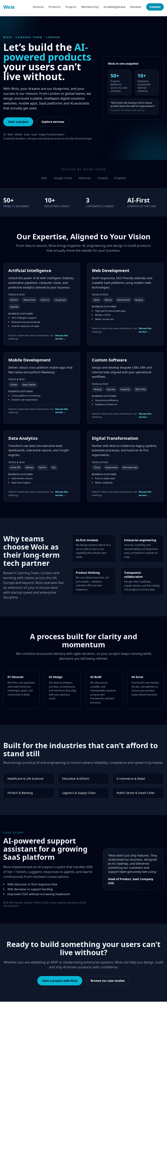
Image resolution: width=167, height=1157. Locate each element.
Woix (9, 7)
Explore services (53, 122)
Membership (90, 7)
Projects (71, 7)
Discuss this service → (61, 337)
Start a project (18, 122)
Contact (154, 7)
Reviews (135, 7)
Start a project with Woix (59, 981)
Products (55, 7)
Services (38, 7)
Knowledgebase (114, 7)
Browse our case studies (108, 981)
